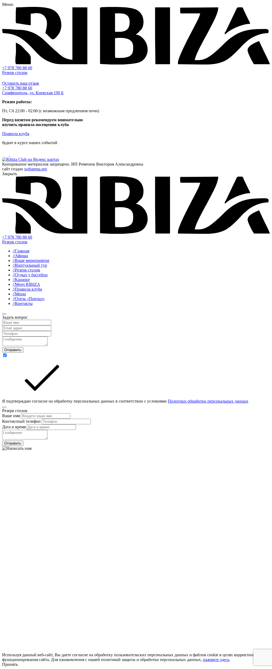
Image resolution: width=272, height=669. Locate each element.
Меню (19, 294)
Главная (21, 251)
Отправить (12, 350)
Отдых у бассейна (30, 275)
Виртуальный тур (30, 265)
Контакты (23, 303)
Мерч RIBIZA (26, 284)
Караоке (21, 279)
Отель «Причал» (29, 298)
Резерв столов (14, 72)
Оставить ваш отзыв (20, 83)
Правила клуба (15, 133)
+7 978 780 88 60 (17, 68)
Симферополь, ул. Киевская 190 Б (32, 92)
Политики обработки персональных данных (208, 401)
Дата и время (14, 427)
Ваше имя (11, 415)
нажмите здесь (216, 659)
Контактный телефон (22, 421)
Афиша (20, 255)
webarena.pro (35, 169)
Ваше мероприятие (31, 260)
